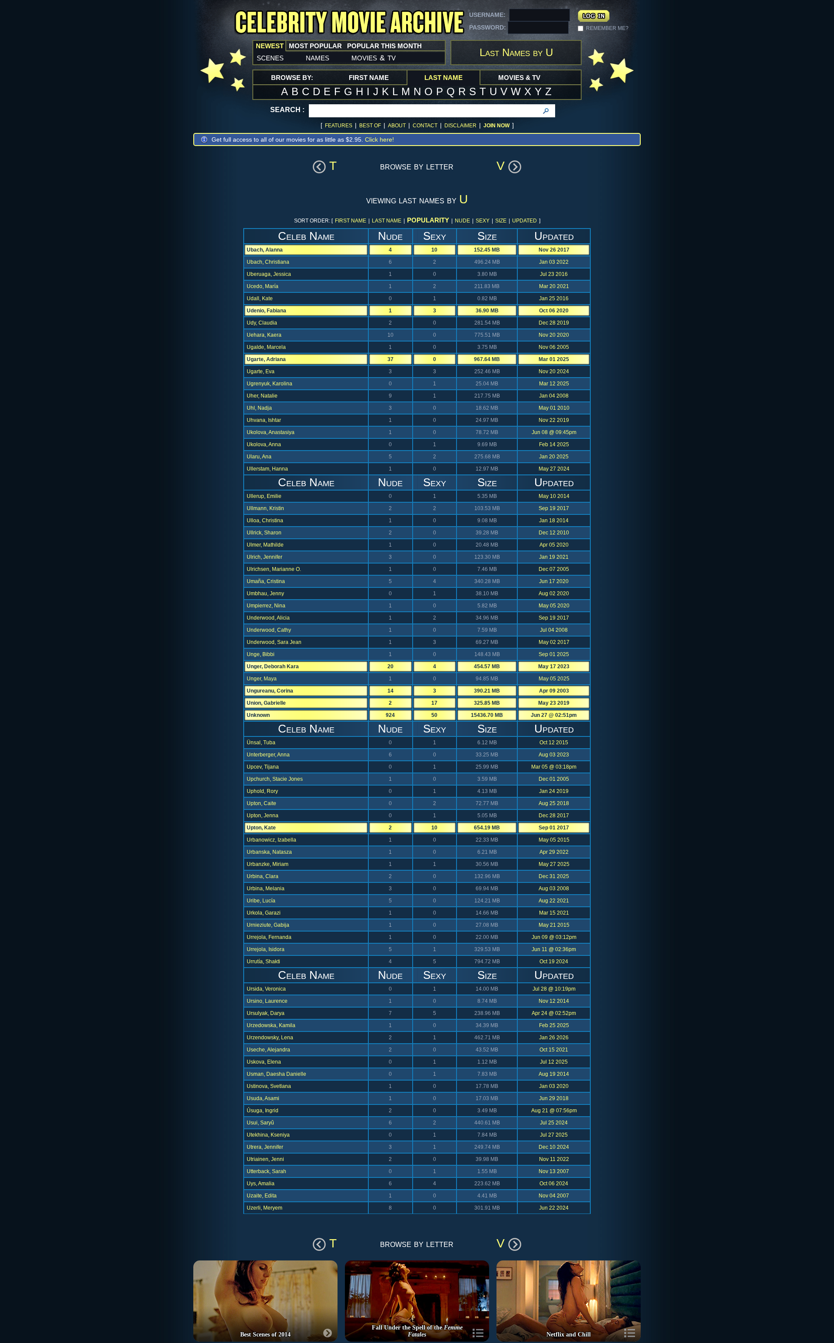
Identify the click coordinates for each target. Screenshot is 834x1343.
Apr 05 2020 (554, 545)
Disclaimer (460, 126)
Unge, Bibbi (261, 654)
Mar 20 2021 (554, 286)
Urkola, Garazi (264, 913)
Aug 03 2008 (554, 888)
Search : (287, 109)
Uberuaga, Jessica (269, 274)
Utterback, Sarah (266, 1171)
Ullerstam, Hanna (267, 469)
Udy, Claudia (262, 323)
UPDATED (524, 221)
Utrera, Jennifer (265, 1147)
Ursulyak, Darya (266, 1013)
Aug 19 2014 (554, 1074)
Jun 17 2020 (554, 581)
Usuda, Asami (263, 1098)
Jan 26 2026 (554, 1038)
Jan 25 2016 (554, 298)
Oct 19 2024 (553, 961)
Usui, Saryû (260, 1123)
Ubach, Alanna (265, 250)
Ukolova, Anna (264, 444)
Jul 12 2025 (554, 1062)
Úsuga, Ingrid (262, 1111)
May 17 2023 (553, 666)
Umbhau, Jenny (265, 593)
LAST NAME (386, 221)
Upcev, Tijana (263, 767)
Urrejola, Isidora (266, 949)
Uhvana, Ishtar (264, 420)
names (317, 57)
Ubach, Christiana (268, 262)
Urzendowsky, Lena (270, 1038)
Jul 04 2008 (554, 630)
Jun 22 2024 (554, 1208)
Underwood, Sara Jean (274, 642)
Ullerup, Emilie (264, 496)
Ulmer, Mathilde (265, 545)
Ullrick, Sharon (264, 533)
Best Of (370, 126)
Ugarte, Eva (261, 371)
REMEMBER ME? (607, 28)
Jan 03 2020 (554, 1086)
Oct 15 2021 (553, 1050)
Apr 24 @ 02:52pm (554, 1013)
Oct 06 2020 (554, 311)
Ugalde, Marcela (266, 347)
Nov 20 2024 (554, 371)
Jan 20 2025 (554, 457)
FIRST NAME (350, 221)
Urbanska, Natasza (269, 852)
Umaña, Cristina (266, 581)
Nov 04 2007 (554, 1196)
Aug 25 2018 (554, 803)
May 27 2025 (554, 864)
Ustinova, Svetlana (269, 1086)
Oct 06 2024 (553, 1184)
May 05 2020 (554, 606)
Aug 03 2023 (554, 755)
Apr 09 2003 (554, 691)
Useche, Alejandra (268, 1050)
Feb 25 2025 (554, 1025)
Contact (425, 126)
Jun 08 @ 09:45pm (554, 432)
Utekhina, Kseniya (268, 1135)
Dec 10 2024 (554, 1147)
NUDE (462, 221)
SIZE (500, 221)
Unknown (258, 715)
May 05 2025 (554, 679)
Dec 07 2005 (554, 569)
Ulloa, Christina (265, 520)
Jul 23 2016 (554, 274)
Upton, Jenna (262, 815)
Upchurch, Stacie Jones (275, 779)
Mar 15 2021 (554, 913)
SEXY (483, 221)
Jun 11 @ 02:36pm (554, 949)
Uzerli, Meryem (264, 1208)
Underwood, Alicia (268, 618)
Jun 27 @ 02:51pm (554, 715)
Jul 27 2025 (554, 1135)
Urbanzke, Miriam (267, 864)
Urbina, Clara (262, 876)
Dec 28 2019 (554, 323)
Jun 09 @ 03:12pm (554, 937)
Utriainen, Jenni (265, 1159)
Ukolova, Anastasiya (271, 432)
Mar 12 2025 (554, 384)
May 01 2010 (554, 408)
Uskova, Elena (264, 1062)
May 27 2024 (554, 469)
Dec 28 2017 (554, 815)
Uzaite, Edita (262, 1196)
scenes (270, 57)
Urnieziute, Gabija (268, 925)
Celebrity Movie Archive (349, 23)
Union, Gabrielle (266, 703)
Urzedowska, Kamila (271, 1025)
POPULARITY (428, 220)
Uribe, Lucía (261, 901)
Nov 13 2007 (554, 1171)
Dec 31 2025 (554, 876)
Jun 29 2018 (554, 1098)
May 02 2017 (554, 642)
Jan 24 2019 (554, 791)
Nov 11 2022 (554, 1159)
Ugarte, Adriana (266, 359)
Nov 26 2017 (554, 250)
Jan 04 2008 (554, 396)
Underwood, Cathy (269, 630)
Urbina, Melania (266, 888)
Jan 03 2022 (554, 262)
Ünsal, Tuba (261, 742)
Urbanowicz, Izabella (271, 840)
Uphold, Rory (262, 791)
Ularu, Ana (259, 457)
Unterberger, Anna (268, 755)
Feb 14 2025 (554, 444)
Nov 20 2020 (554, 335)
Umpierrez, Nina (266, 606)
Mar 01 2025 (554, 359)
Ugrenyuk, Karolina (269, 384)
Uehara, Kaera (264, 335)
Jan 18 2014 (554, 520)
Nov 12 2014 (554, 1001)
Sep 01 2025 (554, 654)
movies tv (373, 57)
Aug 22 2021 (554, 901)
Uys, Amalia (261, 1184)
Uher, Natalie (262, 396)
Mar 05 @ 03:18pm (553, 767)
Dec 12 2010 (554, 533)
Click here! (379, 139)
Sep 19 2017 (554, 508)
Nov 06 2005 (554, 347)
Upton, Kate (261, 828)
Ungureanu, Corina (270, 691)
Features (338, 126)
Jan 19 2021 (554, 557)
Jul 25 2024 (554, 1123)
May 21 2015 (554, 925)
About (397, 126)
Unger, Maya (262, 679)
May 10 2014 (554, 496)
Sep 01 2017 (554, 828)
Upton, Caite (261, 803)
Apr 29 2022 (554, 852)
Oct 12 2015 (553, 742)
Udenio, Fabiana (266, 311)
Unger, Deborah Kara (273, 666)
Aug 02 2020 (554, 593)
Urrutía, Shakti (263, 961)
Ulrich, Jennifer (264, 557)
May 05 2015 (554, 840)
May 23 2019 (553, 703)
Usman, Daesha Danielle (276, 1074)
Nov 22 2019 (554, 420)
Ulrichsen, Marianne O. (274, 569)
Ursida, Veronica (266, 989)
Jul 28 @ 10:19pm (554, 989)
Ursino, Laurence (267, 1001)
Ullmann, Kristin (265, 508)
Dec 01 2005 (554, 779)
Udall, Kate (260, 298)
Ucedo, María (262, 286)
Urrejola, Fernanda (269, 937)
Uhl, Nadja (259, 408)
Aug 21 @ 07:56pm (554, 1111)
